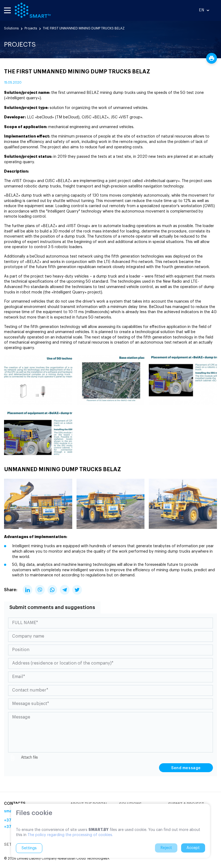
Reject (166, 848)
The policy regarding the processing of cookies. (70, 835)
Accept (193, 848)
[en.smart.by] (33, 10)
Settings (29, 848)
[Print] (211, 58)
